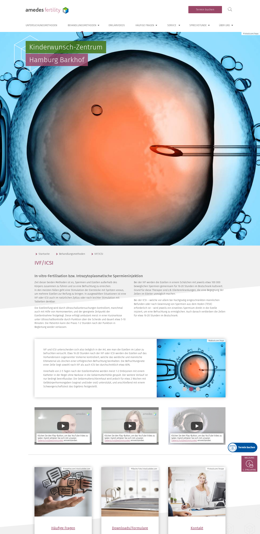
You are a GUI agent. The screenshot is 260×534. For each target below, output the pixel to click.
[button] (184, 389)
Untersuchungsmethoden (41, 25)
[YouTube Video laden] (63, 426)
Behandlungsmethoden (82, 25)
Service (171, 25)
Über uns (224, 25)
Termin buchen (205, 9)
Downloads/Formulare (130, 528)
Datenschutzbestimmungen (50, 440)
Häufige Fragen (144, 25)
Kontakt (197, 528)
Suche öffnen (229, 9)
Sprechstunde (198, 25)
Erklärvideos (117, 25)
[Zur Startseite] (48, 10)
